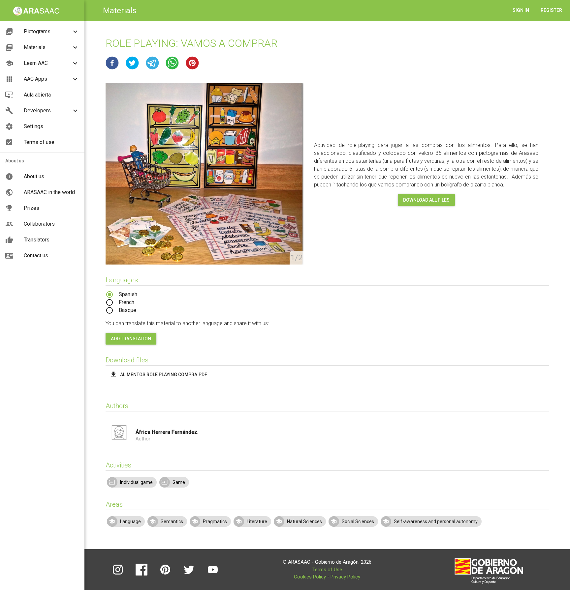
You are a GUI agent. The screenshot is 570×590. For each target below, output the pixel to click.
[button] (112, 63)
